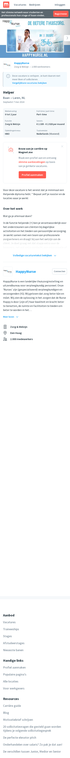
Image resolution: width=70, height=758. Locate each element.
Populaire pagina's (14, 674)
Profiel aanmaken (32, 174)
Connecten (59, 271)
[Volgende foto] (63, 38)
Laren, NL (19, 98)
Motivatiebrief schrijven (18, 720)
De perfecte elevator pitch (19, 737)
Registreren (61, 13)
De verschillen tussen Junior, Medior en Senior (32, 751)
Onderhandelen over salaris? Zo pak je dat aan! (32, 744)
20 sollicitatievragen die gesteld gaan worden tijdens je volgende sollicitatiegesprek (32, 728)
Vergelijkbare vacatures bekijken (29, 82)
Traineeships (11, 629)
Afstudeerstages (13, 643)
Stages (7, 636)
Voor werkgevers (13, 688)
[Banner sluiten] (62, 146)
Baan (6, 98)
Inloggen (60, 4)
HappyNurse (21, 63)
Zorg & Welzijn (12, 124)
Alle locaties (10, 681)
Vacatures (20, 4)
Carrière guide (12, 706)
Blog (6, 713)
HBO (7, 133)
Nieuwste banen (13, 650)
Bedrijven (34, 4)
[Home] (6, 4)
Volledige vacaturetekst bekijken (32, 255)
